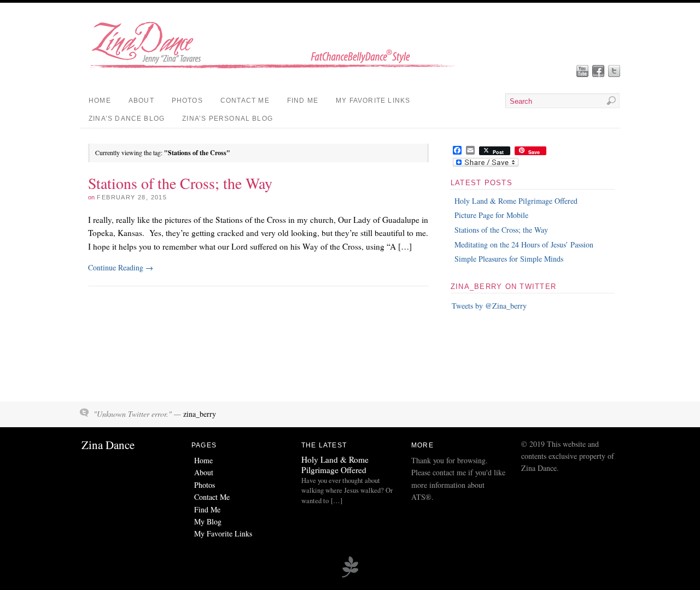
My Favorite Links (373, 100)
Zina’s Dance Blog (127, 118)
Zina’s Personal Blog (227, 118)
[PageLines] (350, 576)
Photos (187, 100)
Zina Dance (108, 444)
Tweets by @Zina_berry (489, 305)
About (141, 100)
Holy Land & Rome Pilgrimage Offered (516, 201)
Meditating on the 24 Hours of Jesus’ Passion (523, 244)
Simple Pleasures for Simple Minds (508, 258)
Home (100, 100)
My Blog (207, 521)
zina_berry (199, 414)
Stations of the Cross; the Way (180, 183)
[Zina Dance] (279, 72)
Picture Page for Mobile (491, 215)
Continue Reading (120, 267)
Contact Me (245, 100)
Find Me (302, 100)
